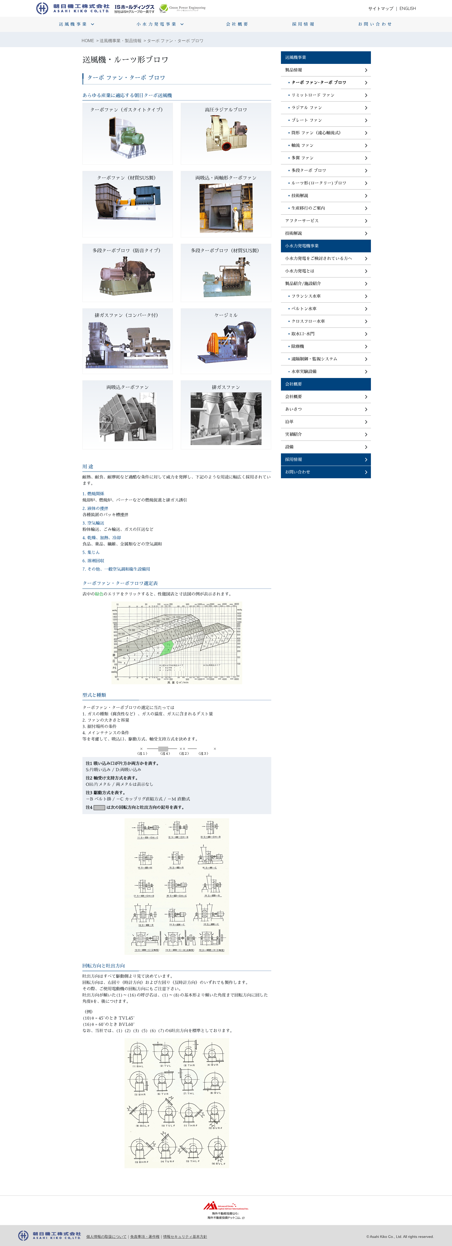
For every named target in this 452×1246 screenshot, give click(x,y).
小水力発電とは (299, 271)
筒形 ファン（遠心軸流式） (317, 133)
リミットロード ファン (313, 95)
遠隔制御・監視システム (314, 359)
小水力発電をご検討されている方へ (318, 259)
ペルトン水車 (304, 309)
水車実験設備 (304, 372)
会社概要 (238, 24)
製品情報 (293, 70)
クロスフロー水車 (308, 321)
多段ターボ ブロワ (308, 171)
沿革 (289, 422)
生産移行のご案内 (308, 208)
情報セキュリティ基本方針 (185, 1236)
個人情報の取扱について (106, 1236)
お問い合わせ (375, 24)
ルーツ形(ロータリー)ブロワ (318, 183)
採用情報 (304, 24)
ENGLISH (408, 8)
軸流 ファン (302, 145)
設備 (289, 447)
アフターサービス (302, 221)
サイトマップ (380, 8)
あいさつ (293, 409)
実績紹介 (293, 434)
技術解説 (299, 196)
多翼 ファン (302, 158)
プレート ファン (306, 120)
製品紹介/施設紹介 (303, 284)
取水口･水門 (302, 334)
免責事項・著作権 (145, 1236)
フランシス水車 (306, 296)
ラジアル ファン (306, 108)
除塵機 (297, 346)
